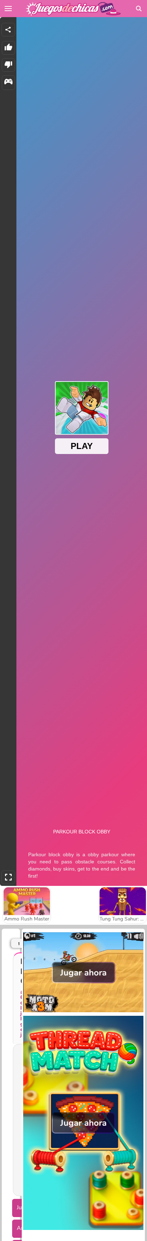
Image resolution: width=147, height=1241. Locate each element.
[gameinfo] (8, 82)
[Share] (8, 29)
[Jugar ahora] (83, 1012)
